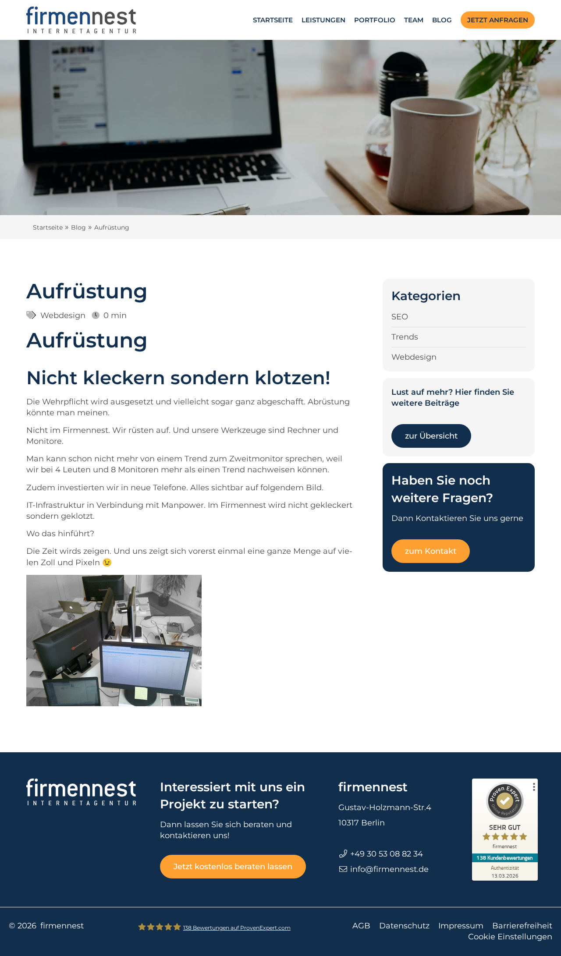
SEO (399, 317)
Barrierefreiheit (522, 926)
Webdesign (62, 315)
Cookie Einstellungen (510, 937)
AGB (361, 926)
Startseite (273, 20)
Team (413, 20)
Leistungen (323, 20)
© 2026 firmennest (46, 926)
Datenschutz (404, 926)
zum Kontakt (430, 551)
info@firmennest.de (389, 869)
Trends (404, 337)
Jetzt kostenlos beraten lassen (233, 866)
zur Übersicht (431, 436)
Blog (442, 20)
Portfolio (374, 20)
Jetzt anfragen (497, 20)
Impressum (460, 926)
